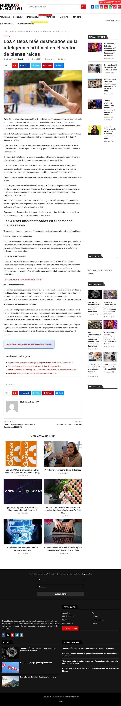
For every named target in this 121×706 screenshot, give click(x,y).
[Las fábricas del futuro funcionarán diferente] (10, 681)
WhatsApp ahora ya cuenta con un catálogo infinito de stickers (32, 373)
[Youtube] (106, 7)
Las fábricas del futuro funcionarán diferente (38, 677)
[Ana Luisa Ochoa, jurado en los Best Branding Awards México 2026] (95, 130)
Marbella (65, 620)
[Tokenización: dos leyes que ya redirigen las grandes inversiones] (95, 294)
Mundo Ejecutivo (18, 59)
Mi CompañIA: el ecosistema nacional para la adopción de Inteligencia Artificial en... (63, 510)
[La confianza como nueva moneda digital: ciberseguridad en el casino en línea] (63, 531)
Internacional (34, 16)
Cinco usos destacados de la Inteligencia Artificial (22, 279)
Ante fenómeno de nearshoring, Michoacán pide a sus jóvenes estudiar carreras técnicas (42, 370)
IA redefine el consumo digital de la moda (63, 470)
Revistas (77, 17)
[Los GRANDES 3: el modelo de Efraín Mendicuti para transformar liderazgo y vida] (23, 454)
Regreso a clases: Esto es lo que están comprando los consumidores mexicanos (110, 308)
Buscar (83, 6)
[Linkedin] (17, 635)
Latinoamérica (67, 623)
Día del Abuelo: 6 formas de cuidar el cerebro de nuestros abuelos (95, 369)
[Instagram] (101, 7)
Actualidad (5, 17)
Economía (17, 17)
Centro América (98, 620)
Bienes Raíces (10, 384)
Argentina (65, 613)
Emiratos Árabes (68, 616)
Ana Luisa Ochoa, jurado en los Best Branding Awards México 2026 (110, 132)
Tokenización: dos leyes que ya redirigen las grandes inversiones (95, 306)
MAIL (75, 628)
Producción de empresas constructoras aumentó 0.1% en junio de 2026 (110, 85)
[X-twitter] (8, 635)
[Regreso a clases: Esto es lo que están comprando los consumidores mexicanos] (110, 294)
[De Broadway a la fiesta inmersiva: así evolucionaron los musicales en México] (95, 47)
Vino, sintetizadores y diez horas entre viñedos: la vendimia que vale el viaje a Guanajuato (94, 339)
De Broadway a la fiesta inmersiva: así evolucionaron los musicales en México (110, 49)
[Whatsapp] (110, 7)
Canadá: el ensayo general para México (36, 663)
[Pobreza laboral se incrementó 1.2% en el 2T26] (95, 68)
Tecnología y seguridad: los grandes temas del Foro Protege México (34, 366)
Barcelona (95, 616)
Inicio (5, 31)
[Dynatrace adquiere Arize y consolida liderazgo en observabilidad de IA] (23, 491)
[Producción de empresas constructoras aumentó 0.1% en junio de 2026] (95, 83)
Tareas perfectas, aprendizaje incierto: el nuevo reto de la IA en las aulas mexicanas (110, 109)
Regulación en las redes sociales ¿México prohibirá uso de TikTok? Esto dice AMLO (40, 363)
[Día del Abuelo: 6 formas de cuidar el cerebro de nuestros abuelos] (95, 357)
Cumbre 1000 (49, 17)
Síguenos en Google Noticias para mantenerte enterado (29, 344)
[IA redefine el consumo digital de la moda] (63, 454)
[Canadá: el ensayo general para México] (10, 667)
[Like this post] (15, 65)
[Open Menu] (119, 7)
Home (60, 701)
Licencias (64, 17)
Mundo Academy (27, 23)
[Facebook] (92, 7)
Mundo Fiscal (8, 24)
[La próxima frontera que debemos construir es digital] (23, 531)
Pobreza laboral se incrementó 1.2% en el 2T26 (110, 67)
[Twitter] (97, 7)
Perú (93, 613)
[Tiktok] (115, 7)
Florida (94, 623)
